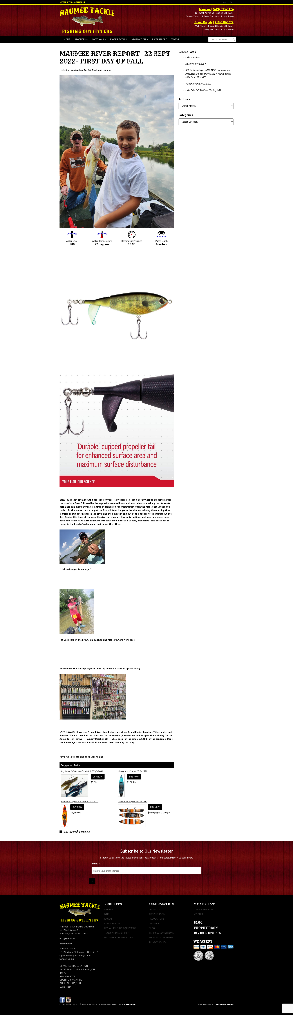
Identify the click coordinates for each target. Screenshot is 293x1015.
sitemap (131, 1004)
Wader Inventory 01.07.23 (198, 83)
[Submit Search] (234, 39)
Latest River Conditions (71, 2)
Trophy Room (157, 914)
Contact (154, 923)
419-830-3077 (224, 22)
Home (67, 39)
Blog (152, 928)
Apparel (109, 909)
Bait (106, 914)
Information (138, 39)
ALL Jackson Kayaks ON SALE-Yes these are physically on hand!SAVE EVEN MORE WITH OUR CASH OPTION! (208, 74)
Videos (175, 39)
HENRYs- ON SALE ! (195, 63)
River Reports (207, 933)
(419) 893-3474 (223, 9)
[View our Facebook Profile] (62, 999)
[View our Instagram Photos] (68, 999)
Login (224, 2)
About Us (154, 909)
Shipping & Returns (161, 937)
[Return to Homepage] (87, 19)
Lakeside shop (192, 57)
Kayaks (108, 918)
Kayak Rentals (118, 39)
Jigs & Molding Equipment (120, 928)
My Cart (198, 914)
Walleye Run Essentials (119, 937)
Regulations (156, 918)
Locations (98, 39)
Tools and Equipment (117, 932)
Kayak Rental (112, 923)
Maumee (205, 9)
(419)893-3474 (67, 938)
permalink (84, 831)
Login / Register (203, 909)
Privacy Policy (157, 942)
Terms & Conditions (161, 932)
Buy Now (97, 776)
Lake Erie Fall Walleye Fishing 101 (203, 90)
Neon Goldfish (224, 1004)
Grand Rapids (203, 22)
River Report (159, 39)
